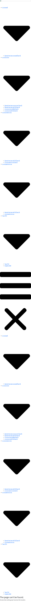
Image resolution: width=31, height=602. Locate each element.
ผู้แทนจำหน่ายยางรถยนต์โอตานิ (13, 55)
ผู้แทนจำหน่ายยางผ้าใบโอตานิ (12, 107)
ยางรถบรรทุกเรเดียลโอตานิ (11, 109)
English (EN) (8, 266)
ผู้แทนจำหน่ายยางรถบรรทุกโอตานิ (13, 105)
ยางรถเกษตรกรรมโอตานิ (11, 162)
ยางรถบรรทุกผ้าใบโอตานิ (11, 111)
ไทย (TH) (7, 264)
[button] (15, 301)
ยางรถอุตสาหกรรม (9, 214)
